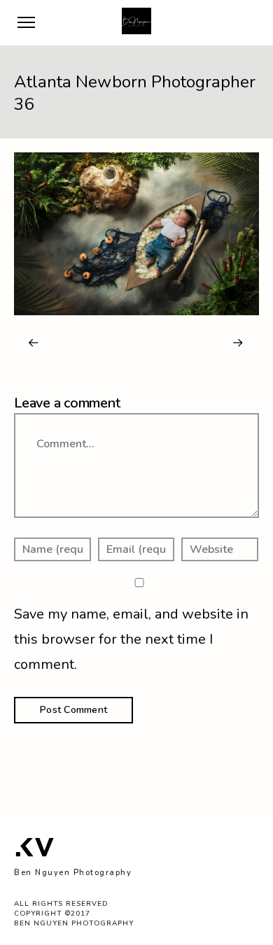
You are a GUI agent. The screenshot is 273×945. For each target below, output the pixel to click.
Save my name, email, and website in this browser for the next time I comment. (131, 639)
